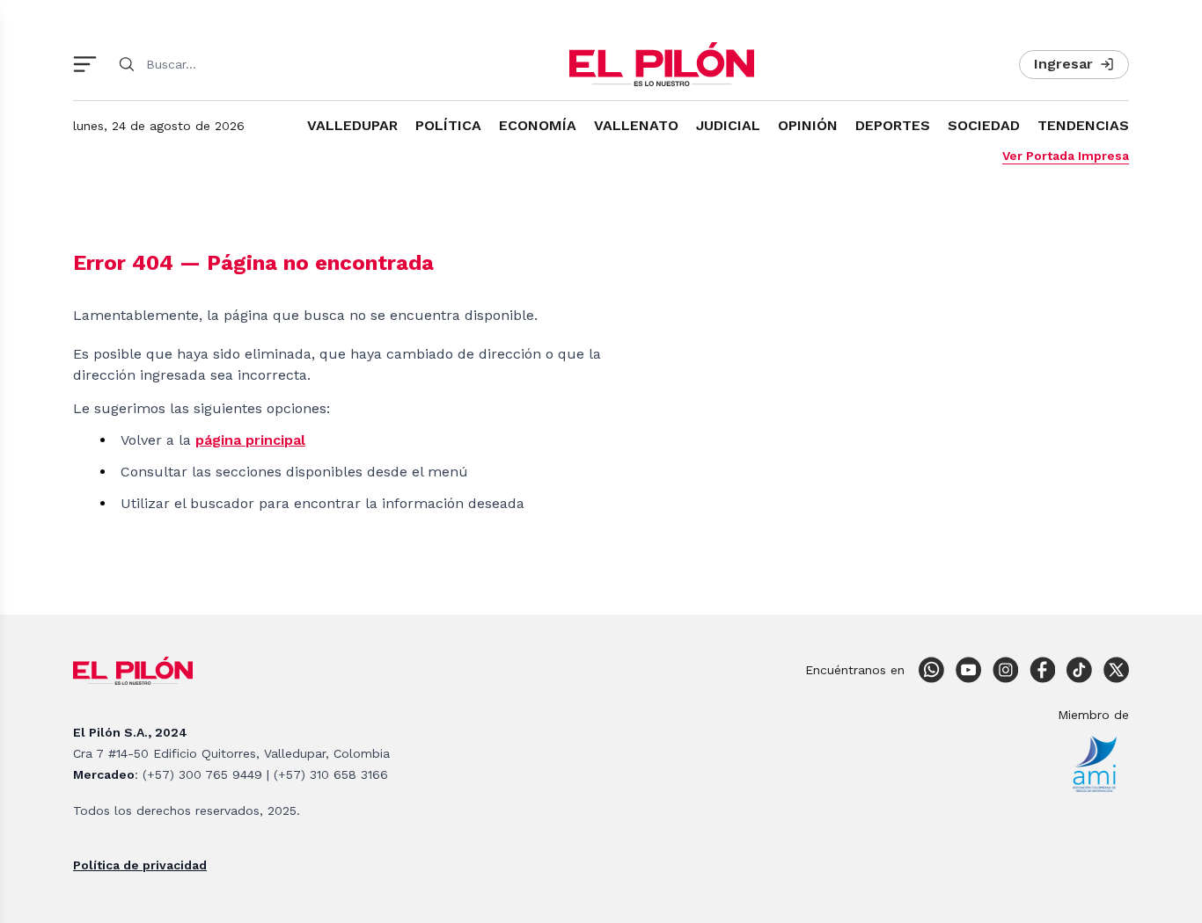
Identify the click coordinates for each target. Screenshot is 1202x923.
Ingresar (1063, 63)
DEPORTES (892, 125)
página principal (250, 440)
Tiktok (1079, 670)
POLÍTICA (448, 125)
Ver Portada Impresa (1065, 156)
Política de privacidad (140, 865)
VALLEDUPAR (352, 125)
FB (1042, 670)
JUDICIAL (728, 125)
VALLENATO (636, 125)
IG (1005, 670)
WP (931, 670)
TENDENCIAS (1083, 125)
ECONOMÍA (537, 125)
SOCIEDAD (984, 125)
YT (968, 670)
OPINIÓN (808, 125)
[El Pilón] (661, 64)
